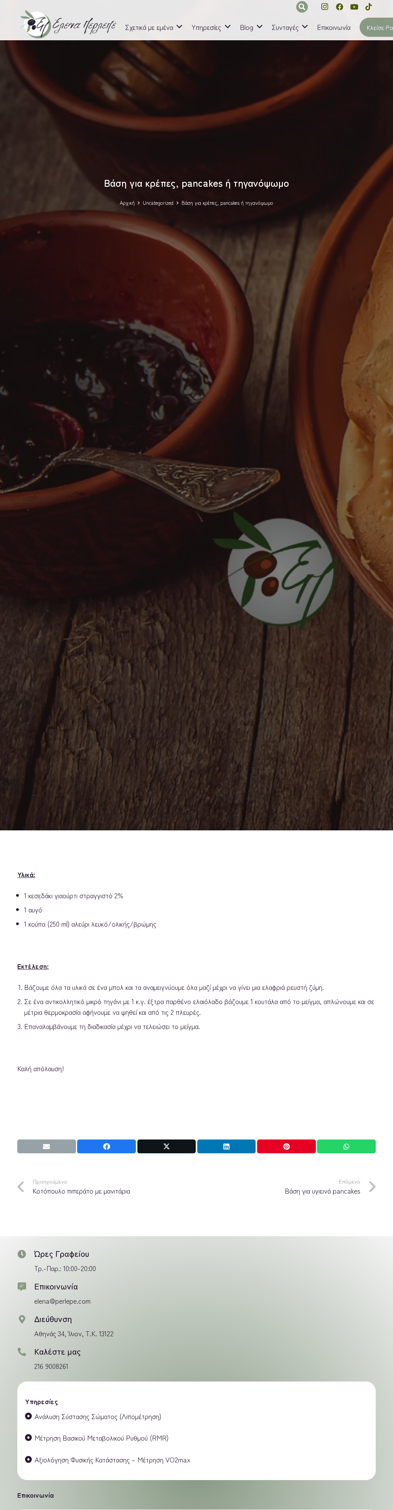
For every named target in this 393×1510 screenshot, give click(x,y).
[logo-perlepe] (67, 24)
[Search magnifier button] (302, 7)
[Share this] (106, 1146)
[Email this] (46, 1146)
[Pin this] (286, 1146)
